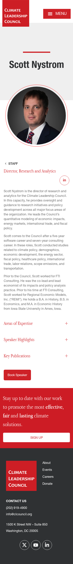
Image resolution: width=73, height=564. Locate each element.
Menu (61, 14)
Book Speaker (17, 375)
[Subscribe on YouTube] (36, 545)
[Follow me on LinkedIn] (47, 545)
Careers (48, 477)
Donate (47, 484)
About (46, 463)
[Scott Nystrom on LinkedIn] (64, 180)
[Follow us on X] (24, 545)
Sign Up (36, 437)
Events (47, 470)
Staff (13, 164)
